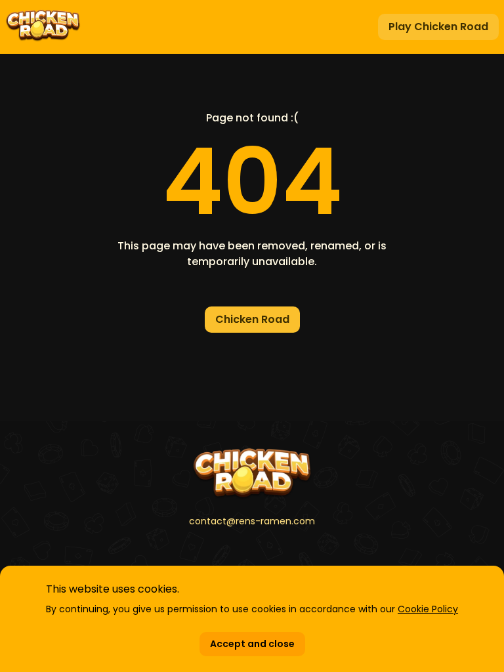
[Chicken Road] (252, 474)
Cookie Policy (428, 609)
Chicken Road (252, 319)
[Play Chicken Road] (43, 27)
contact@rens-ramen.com (252, 521)
